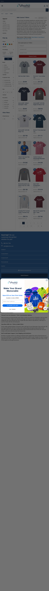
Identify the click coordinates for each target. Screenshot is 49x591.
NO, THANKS (13, 309)
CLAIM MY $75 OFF (12, 305)
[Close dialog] (47, 280)
